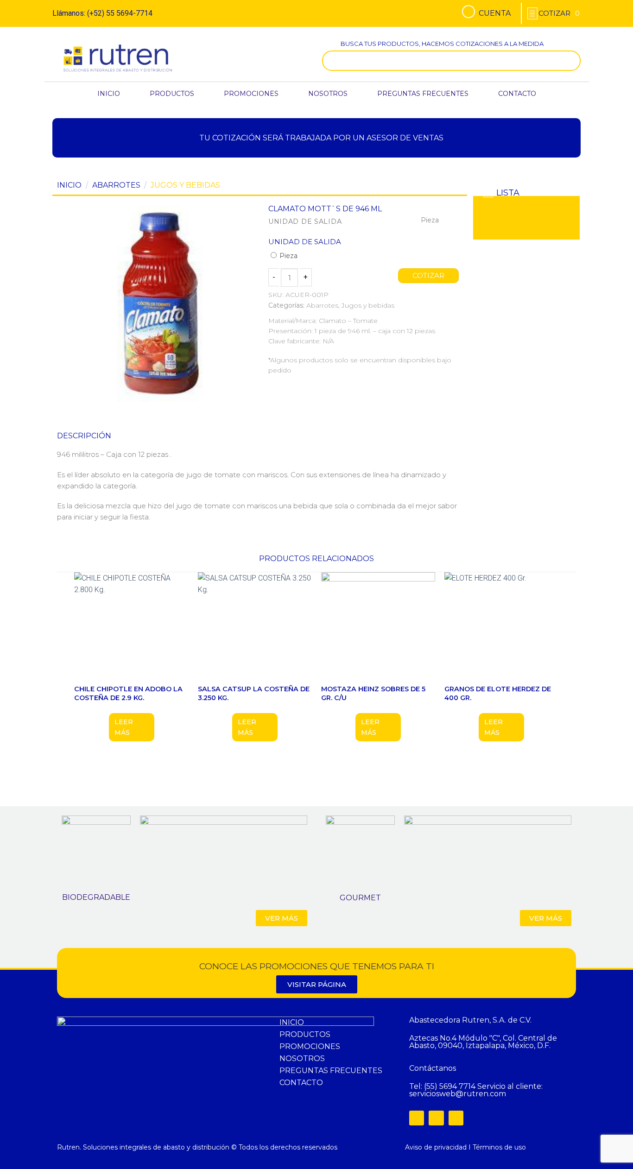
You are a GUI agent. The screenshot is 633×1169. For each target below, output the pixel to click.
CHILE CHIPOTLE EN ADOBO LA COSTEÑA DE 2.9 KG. (128, 693)
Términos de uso (499, 1147)
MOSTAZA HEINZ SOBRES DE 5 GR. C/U (373, 693)
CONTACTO (517, 93)
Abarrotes (116, 185)
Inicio (69, 185)
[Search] (571, 60)
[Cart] (559, 13)
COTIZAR (428, 275)
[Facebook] (416, 1118)
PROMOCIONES (251, 93)
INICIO (108, 93)
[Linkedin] (456, 1118)
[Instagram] (436, 1118)
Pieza (288, 256)
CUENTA (495, 13)
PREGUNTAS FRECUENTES (422, 93)
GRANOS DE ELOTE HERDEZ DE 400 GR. (497, 693)
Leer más (123, 727)
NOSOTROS (328, 93)
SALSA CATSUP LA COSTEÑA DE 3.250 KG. (254, 693)
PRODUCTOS (172, 93)
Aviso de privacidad (436, 1147)
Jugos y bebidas (185, 185)
